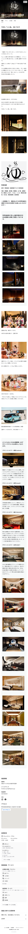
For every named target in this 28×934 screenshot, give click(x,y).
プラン (6, 20)
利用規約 (12, 927)
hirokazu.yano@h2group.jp (8, 788)
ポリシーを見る (7, 859)
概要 (2, 20)
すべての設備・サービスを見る (9, 904)
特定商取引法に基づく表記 (14, 929)
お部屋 (10, 20)
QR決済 (3, 918)
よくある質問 (6, 927)
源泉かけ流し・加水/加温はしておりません (10, 914)
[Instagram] (2, 799)
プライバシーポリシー (20, 927)
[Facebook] (5, 799)
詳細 (15, 20)
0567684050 (4, 794)
